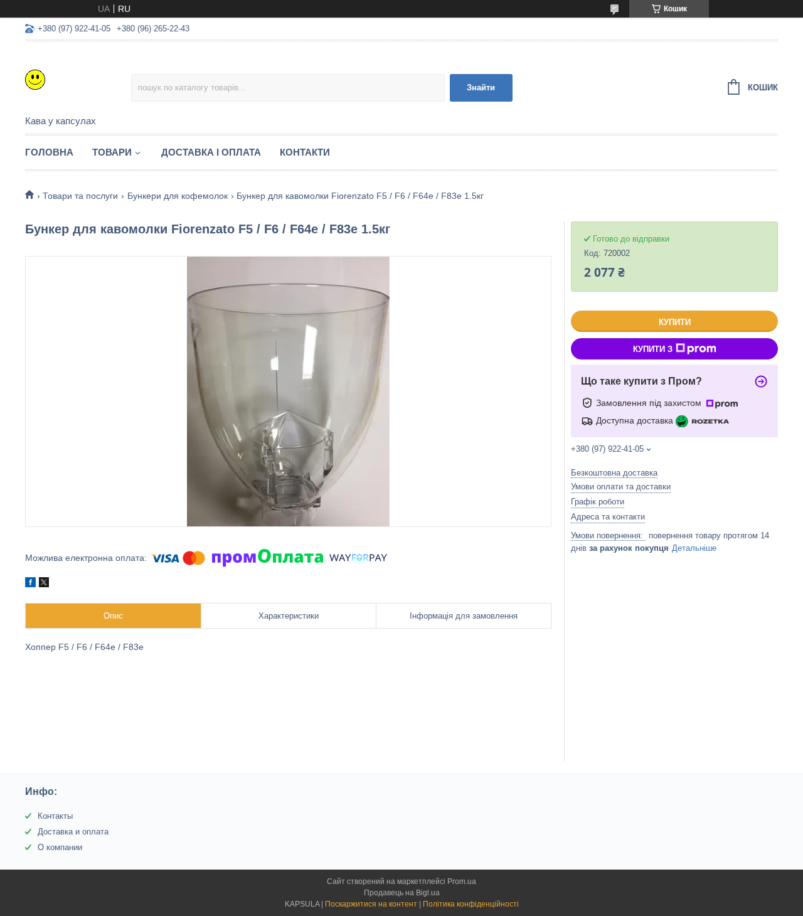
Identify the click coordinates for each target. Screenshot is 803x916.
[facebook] (30, 584)
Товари (112, 152)
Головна (49, 152)
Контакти (305, 152)
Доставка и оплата (73, 831)
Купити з (653, 349)
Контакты (55, 816)
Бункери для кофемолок (177, 196)
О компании (60, 847)
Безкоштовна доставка (614, 472)
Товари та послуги (80, 196)
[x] (44, 584)
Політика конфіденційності (471, 904)
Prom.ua (461, 881)
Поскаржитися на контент (371, 904)
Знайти (481, 87)
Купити (675, 322)
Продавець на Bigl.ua (402, 892)
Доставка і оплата (211, 152)
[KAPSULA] (78, 79)
